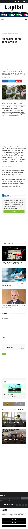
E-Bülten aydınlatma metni (5, 500)
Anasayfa (4, 33)
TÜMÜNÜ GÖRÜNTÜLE (19, 409)
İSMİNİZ (3, 337)
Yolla (3, 354)
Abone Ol (14, 211)
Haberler (9, 33)
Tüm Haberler (15, 33)
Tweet (12, 81)
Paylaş (5, 81)
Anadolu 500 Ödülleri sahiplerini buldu (14, 395)
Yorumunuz (5, 318)
